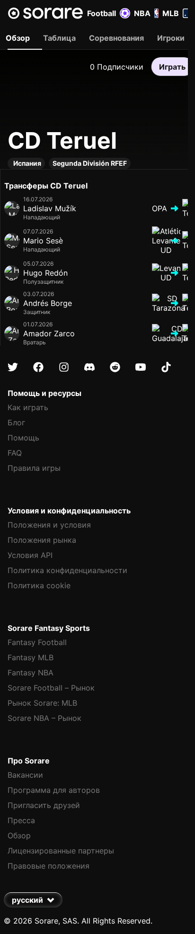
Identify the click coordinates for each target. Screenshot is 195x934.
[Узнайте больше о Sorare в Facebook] (38, 367)
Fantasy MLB (30, 657)
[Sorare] (45, 13)
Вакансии (25, 775)
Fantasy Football (37, 642)
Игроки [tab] (171, 38)
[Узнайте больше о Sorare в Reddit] (115, 367)
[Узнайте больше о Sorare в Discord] (89, 367)
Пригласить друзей (44, 805)
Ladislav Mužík (49, 208)
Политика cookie (39, 585)
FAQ (15, 453)
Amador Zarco (49, 333)
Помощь (23, 437)
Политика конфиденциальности (67, 570)
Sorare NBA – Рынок (44, 718)
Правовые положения (48, 866)
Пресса (21, 820)
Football (101, 13)
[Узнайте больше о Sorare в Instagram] (64, 367)
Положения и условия (49, 525)
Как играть (28, 407)
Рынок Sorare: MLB (42, 703)
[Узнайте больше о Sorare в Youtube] (141, 367)
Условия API (30, 555)
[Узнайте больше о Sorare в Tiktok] (166, 367)
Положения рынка (42, 540)
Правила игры (34, 468)
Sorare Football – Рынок (51, 687)
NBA (142, 13)
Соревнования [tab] (116, 38)
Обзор (19, 835)
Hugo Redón (45, 273)
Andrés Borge (47, 303)
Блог (16, 422)
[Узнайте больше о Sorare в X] (13, 367)
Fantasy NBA (30, 672)
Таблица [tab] (59, 38)
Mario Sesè (43, 240)
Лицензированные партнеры (61, 850)
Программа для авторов (54, 790)
